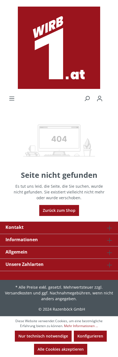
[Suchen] (87, 98)
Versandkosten (18, 293)
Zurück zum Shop (59, 210)
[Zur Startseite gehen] (59, 48)
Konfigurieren (90, 336)
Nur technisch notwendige (43, 336)
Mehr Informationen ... (81, 326)
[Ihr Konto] (99, 98)
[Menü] (11, 98)
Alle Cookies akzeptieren (61, 349)
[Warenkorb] (109, 96)
